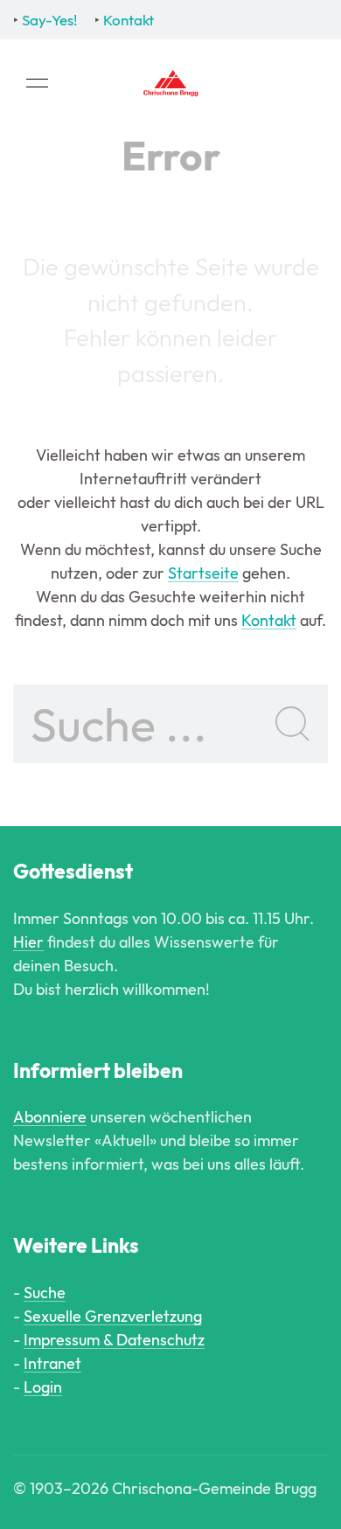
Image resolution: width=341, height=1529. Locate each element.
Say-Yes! (49, 19)
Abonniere (50, 1117)
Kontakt (128, 19)
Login (43, 1387)
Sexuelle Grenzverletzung (113, 1316)
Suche (45, 1292)
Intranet (52, 1363)
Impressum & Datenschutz (114, 1340)
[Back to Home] (170, 83)
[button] (37, 83)
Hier (28, 942)
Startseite (203, 573)
